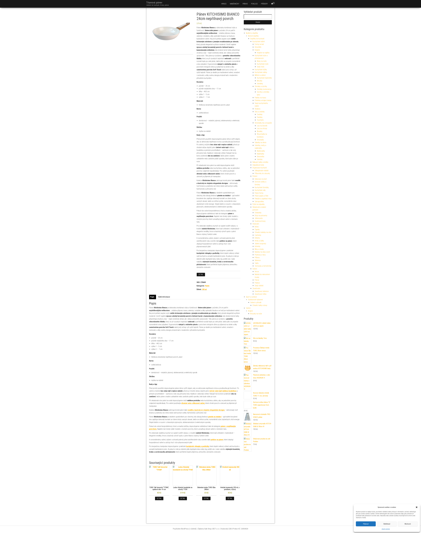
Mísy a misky (259, 249)
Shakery (257, 109)
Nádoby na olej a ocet (262, 252)
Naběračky (234, 4)
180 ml (204, 289)
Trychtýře (260, 120)
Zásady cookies (386, 529)
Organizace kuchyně (259, 168)
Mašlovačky (261, 151)
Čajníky (257, 230)
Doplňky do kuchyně (257, 39)
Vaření (254, 269)
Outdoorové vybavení (255, 300)
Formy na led (259, 44)
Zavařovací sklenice (262, 291)
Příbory (264, 4)
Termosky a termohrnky (263, 266)
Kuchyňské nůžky (261, 70)
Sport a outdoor (251, 297)
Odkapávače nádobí (261, 171)
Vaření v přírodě (255, 302)
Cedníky (259, 114)
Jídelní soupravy (260, 244)
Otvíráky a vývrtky (261, 86)
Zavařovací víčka (260, 294)
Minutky (259, 81)
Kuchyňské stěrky (261, 72)
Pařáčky (259, 117)
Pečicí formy (259, 193)
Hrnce (224, 4)
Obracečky (260, 156)
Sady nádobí (259, 286)
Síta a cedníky (260, 112)
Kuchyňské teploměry (264, 78)
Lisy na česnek (262, 126)
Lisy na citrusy (262, 128)
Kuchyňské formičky (262, 187)
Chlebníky (258, 213)
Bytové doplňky (253, 36)
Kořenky (257, 246)
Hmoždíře (258, 47)
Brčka (257, 227)
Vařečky (259, 159)
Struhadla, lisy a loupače (263, 123)
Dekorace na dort (261, 179)
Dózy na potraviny (261, 215)
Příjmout (366, 524)
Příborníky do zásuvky (262, 173)
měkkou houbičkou (223, 391)
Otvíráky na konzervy (264, 89)
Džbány (257, 238)
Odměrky (260, 84)
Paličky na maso (260, 98)
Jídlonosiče (259, 218)
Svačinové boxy (260, 221)
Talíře (257, 263)
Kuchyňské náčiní (258, 41)
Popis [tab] (152, 297)
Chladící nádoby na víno (263, 232)
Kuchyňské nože (262, 64)
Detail (200, 274)
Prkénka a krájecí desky (263, 100)
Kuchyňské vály (260, 190)
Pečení (254, 176)
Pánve (245, 4)
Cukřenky (258, 235)
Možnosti (408, 524)
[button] (417, 507)
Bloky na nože (262, 61)
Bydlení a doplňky (252, 33)
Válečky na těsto (260, 142)
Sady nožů (260, 67)
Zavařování (256, 288)
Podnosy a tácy (260, 255)
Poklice (254, 4)
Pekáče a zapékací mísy (263, 199)
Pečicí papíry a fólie (261, 196)
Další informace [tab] (164, 297)
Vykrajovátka (259, 201)
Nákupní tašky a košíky (260, 162)
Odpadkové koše (258, 165)
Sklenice (258, 260)
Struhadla (260, 140)
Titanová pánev (154, 2)
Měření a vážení (260, 75)
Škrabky (259, 131)
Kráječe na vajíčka (263, 53)
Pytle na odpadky (258, 204)
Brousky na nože (256, 314)
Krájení (250, 311)
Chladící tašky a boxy (259, 305)
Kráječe (257, 50)
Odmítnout (386, 524)
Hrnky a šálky (259, 241)
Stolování (255, 224)
